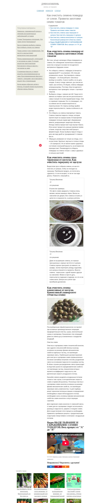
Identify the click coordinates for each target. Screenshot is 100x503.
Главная (40, 10)
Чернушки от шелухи (67, 456)
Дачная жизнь (50, 3)
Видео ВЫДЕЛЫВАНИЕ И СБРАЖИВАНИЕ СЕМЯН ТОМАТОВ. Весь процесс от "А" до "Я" (66, 44)
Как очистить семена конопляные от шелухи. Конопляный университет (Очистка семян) (66, 38)
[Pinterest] (58, 467)
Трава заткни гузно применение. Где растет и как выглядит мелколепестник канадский (30, 53)
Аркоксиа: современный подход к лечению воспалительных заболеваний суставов (29, 34)
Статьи (58, 10)
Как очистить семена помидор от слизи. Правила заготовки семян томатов (64, 29)
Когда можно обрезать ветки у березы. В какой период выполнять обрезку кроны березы (30, 87)
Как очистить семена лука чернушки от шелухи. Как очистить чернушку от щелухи (65, 33)
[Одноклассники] (65, 467)
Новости (49, 10)
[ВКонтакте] (50, 467)
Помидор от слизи (57, 456)
